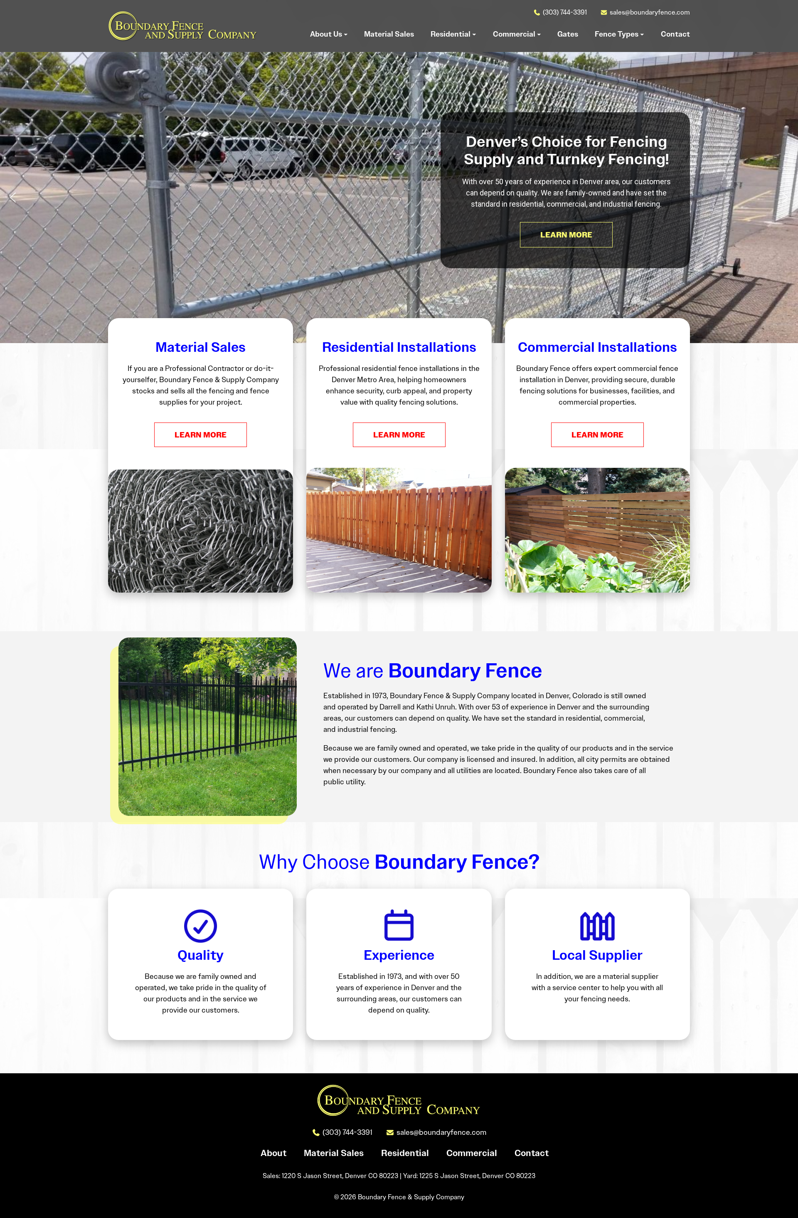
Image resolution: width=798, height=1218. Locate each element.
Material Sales (334, 1153)
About (273, 1153)
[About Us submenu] (346, 34)
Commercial (471, 1153)
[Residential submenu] (474, 34)
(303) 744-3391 (565, 12)
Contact (532, 1153)
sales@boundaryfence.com (650, 12)
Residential (405, 1153)
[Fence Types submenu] (642, 34)
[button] (13, 197)
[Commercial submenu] (539, 34)
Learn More (201, 435)
